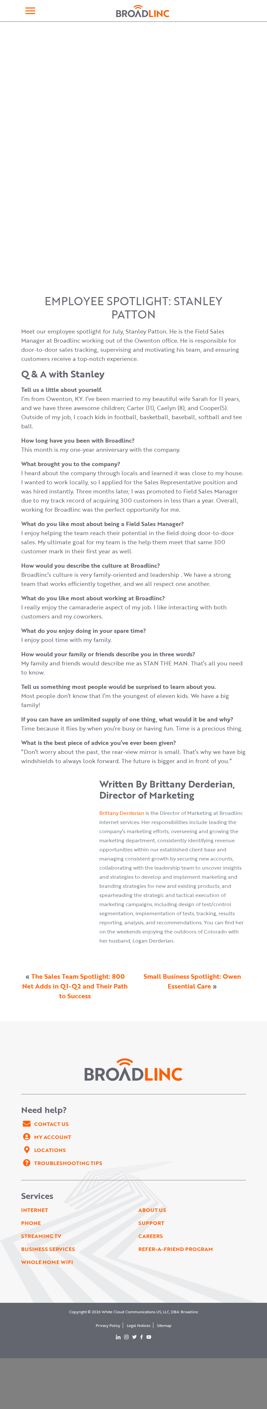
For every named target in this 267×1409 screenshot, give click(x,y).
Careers (150, 1236)
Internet (34, 1210)
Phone (31, 1223)
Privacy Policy (108, 1325)
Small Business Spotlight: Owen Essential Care (192, 981)
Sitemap (164, 1325)
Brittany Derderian (121, 813)
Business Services (48, 1249)
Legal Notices (138, 1325)
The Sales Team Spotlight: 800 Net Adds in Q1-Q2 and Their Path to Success (75, 986)
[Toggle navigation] (30, 11)
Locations (50, 1150)
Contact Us (51, 1124)
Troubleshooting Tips (68, 1163)
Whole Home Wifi (47, 1262)
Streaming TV (41, 1236)
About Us (152, 1210)
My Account (52, 1137)
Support (151, 1223)
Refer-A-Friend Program (175, 1249)
